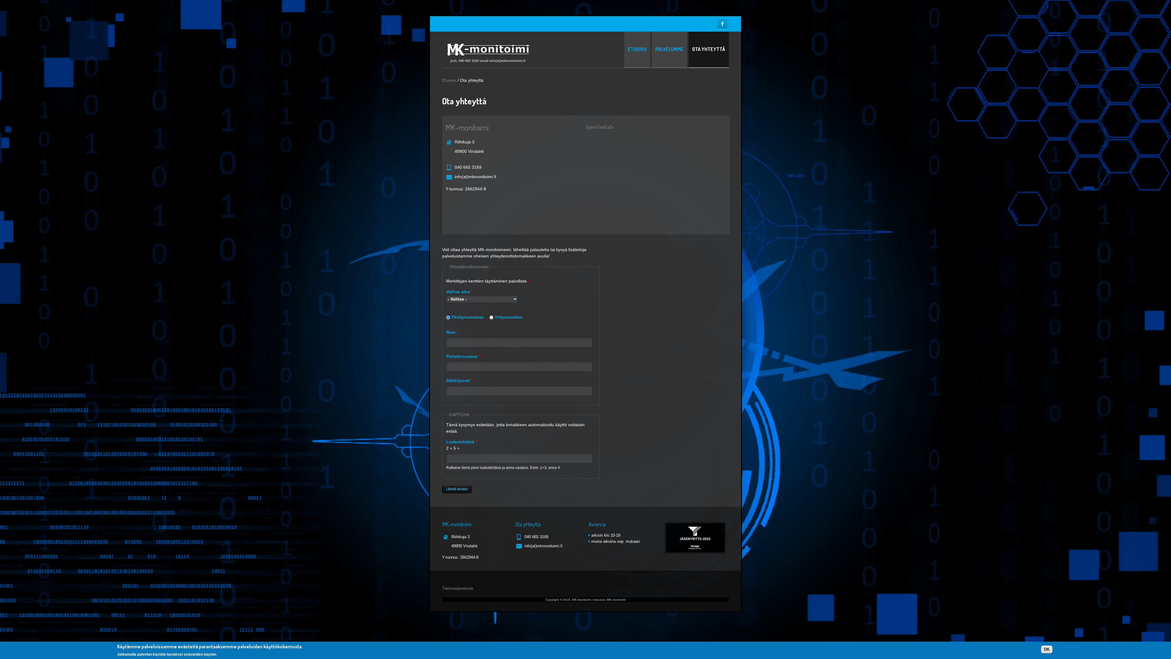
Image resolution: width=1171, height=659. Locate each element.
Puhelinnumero (463, 356)
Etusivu (637, 49)
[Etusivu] (488, 56)
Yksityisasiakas (467, 317)
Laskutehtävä (461, 441)
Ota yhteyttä (708, 49)
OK (1047, 649)
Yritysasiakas (508, 317)
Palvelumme (669, 49)
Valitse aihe (459, 291)
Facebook (722, 24)
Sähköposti (459, 380)
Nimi (452, 332)
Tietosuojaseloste (457, 588)
